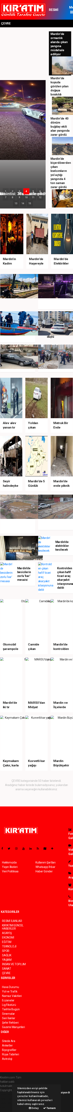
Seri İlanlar (8, 1018)
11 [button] (33, 197)
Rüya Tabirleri (10, 1054)
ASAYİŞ (7, 933)
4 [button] (26, 191)
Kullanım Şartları (45, 862)
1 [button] (5, 191)
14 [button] (22, 203)
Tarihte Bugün (11, 1009)
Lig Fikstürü (9, 1004)
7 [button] (5, 197)
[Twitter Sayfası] (11, 848)
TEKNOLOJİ (9, 946)
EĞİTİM (6, 942)
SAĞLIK (6, 955)
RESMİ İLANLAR (55, 12)
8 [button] (12, 197)
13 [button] (16, 203)
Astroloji (7, 1058)
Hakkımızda (9, 862)
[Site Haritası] (47, 848)
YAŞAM (7, 959)
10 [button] (26, 197)
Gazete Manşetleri (13, 1027)
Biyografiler (9, 1050)
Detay (35, 1108)
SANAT (6, 968)
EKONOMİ (8, 937)
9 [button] (19, 197)
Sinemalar (8, 1013)
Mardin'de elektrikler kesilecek (62, 545)
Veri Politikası (10, 871)
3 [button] (19, 191)
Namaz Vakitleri (12, 996)
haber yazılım (8, 1103)
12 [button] (40, 197)
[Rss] (39, 848)
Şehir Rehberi (10, 1022)
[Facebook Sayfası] (3, 848)
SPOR (5, 950)
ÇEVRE (6, 973)
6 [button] (40, 191)
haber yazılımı (8, 1094)
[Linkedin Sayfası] (32, 848)
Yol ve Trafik (9, 991)
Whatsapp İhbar (45, 867)
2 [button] (12, 191)
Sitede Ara (8, 1041)
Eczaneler (8, 1000)
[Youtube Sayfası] (25, 848)
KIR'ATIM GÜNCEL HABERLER (13, 927)
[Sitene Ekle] (54, 848)
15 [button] (29, 203)
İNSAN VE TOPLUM (14, 964)
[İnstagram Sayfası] (18, 848)
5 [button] (33, 191)
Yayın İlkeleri (9, 867)
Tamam (51, 1108)
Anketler (7, 1045)
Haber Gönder (44, 871)
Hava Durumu (10, 987)
